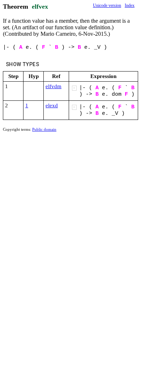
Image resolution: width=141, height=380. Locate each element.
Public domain (44, 129)
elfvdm (53, 86)
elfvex (40, 6)
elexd (52, 105)
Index (129, 5)
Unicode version (107, 5)
